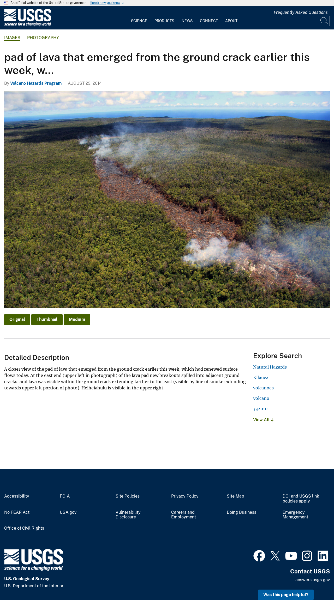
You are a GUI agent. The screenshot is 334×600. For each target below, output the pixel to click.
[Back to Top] (315, 581)
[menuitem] (139, 18)
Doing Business (241, 512)
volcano (261, 398)
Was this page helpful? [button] (285, 594)
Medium (77, 319)
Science (139, 21)
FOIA (65, 496)
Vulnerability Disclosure (128, 515)
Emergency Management (295, 515)
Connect (209, 21)
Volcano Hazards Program (36, 83)
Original (17, 319)
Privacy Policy (185, 496)
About (231, 21)
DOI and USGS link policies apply (301, 499)
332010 (260, 408)
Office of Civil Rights (24, 528)
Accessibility (16, 496)
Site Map (235, 496)
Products (164, 21)
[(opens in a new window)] (259, 555)
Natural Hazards (270, 367)
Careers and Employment (183, 515)
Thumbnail (47, 319)
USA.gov (68, 512)
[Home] (27, 25)
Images (12, 37)
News (187, 21)
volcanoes (263, 387)
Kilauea (261, 377)
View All (262, 419)
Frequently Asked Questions (301, 12)
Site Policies (128, 496)
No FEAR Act (16, 512)
